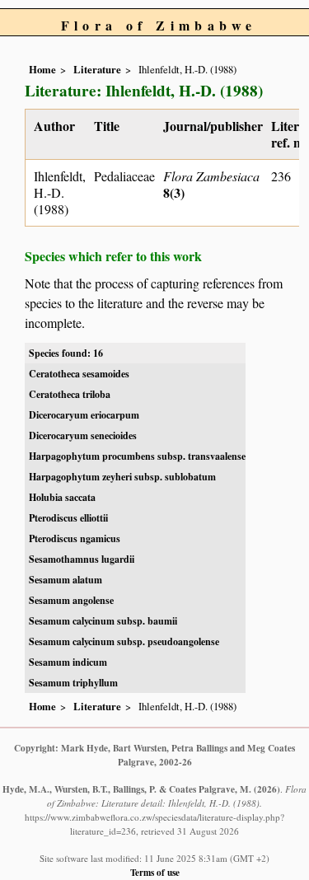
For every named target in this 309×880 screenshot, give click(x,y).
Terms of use (155, 872)
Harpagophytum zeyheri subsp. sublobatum (122, 477)
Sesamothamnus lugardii (81, 559)
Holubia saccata (62, 497)
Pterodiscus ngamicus (74, 538)
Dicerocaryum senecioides (83, 435)
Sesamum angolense (71, 600)
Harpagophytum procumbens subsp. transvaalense (137, 456)
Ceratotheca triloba (69, 394)
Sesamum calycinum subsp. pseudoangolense (124, 641)
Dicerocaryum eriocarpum (84, 415)
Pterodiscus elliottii (68, 518)
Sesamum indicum (68, 662)
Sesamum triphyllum (73, 683)
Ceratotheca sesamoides (79, 374)
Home (42, 69)
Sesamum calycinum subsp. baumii (103, 621)
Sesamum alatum (65, 580)
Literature (97, 69)
